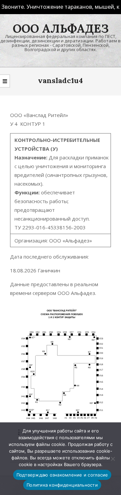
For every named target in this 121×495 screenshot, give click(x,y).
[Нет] (112, 458)
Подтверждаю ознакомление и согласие (62, 475)
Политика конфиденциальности (62, 485)
